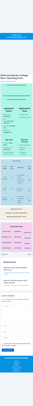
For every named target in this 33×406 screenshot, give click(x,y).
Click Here (27, 248)
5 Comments (7, 272)
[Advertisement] (16, 16)
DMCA (16, 365)
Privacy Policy (16, 367)
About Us (16, 363)
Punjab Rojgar (16, 35)
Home (16, 361)
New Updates (20, 272)
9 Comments (7, 285)
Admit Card (13, 272)
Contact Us (16, 371)
